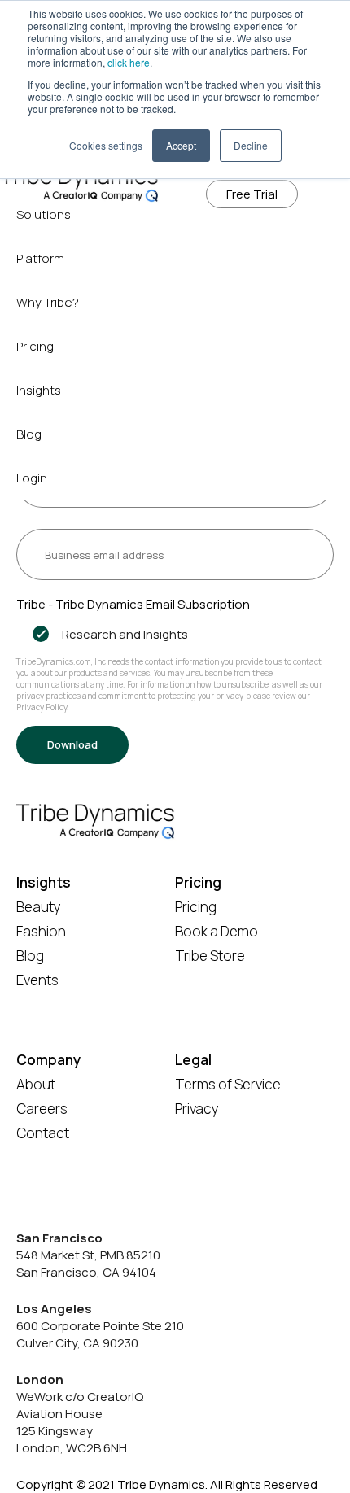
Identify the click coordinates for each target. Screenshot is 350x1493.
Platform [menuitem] (40, 258)
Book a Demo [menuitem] (216, 931)
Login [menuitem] (31, 478)
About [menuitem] (35, 1084)
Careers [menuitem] (42, 1108)
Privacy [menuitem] (197, 1108)
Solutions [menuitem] (43, 214)
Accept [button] (181, 145)
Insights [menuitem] (38, 390)
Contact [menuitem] (42, 1133)
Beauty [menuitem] (38, 906)
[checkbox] (175, 634)
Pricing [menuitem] (35, 346)
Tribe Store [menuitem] (210, 955)
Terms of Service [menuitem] (228, 1084)
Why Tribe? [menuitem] (47, 302)
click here (128, 62)
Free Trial (252, 194)
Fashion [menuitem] (41, 931)
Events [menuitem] (37, 980)
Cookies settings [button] (105, 145)
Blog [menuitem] (29, 434)
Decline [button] (251, 145)
